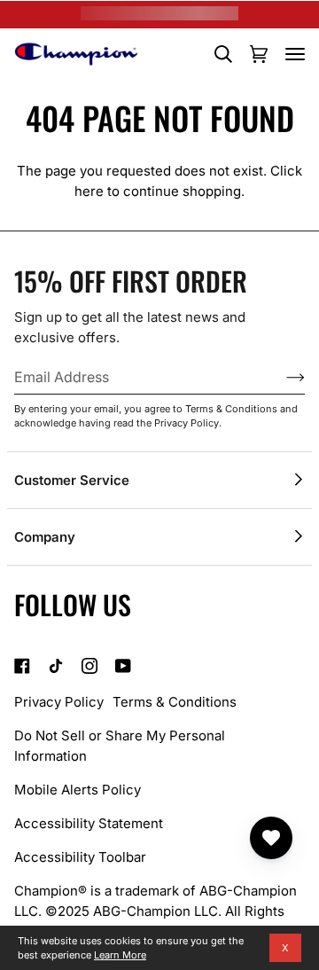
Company (44, 536)
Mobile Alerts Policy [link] (77, 789)
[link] (22, 666)
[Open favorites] (271, 838)
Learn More (120, 955)
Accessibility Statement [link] (88, 823)
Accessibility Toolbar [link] (80, 857)
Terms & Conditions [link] (175, 701)
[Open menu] (295, 54)
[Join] (281, 377)
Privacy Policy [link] (59, 701)
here (89, 191)
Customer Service (71, 480)
